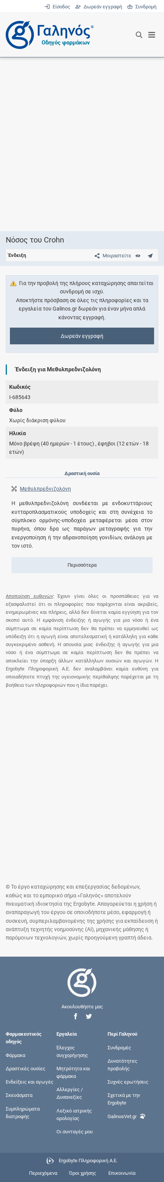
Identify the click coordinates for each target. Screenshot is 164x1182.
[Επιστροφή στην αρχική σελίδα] (82, 989)
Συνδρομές (119, 1047)
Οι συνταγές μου (74, 1131)
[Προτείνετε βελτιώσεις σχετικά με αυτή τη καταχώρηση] (150, 255)
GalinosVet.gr (122, 1116)
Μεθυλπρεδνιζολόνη (45, 489)
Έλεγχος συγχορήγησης (72, 1051)
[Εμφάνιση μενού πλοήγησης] (152, 35)
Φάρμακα (15, 1055)
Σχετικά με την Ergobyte (124, 1099)
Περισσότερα (82, 565)
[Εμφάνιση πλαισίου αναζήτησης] (139, 35)
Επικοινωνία (121, 1173)
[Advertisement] (82, 144)
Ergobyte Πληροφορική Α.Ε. (88, 1161)
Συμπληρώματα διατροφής (23, 1112)
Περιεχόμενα (43, 1173)
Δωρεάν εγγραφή (102, 7)
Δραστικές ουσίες (25, 1068)
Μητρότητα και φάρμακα (73, 1072)
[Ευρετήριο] (137, 255)
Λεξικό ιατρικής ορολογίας (74, 1114)
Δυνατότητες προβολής (122, 1064)
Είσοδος (60, 7)
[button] (75, 1016)
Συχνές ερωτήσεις (128, 1082)
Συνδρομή (144, 7)
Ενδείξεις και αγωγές (29, 1082)
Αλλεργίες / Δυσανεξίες (69, 1093)
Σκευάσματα (19, 1095)
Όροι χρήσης (82, 1173)
